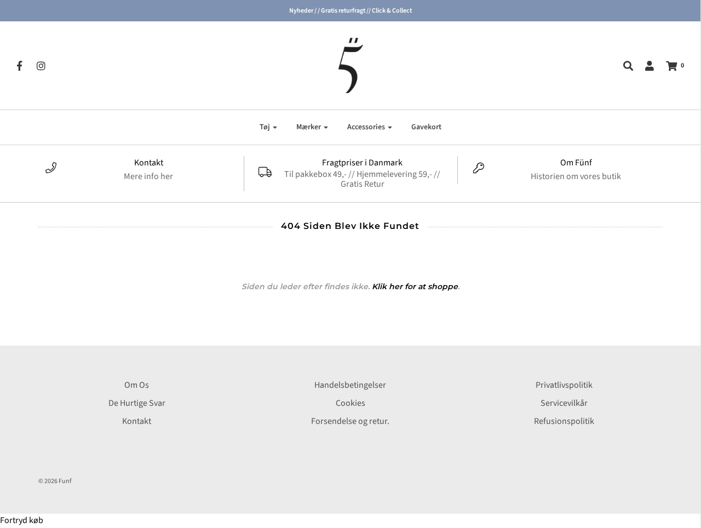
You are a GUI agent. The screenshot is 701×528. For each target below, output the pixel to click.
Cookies (350, 403)
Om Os (136, 385)
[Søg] (622, 66)
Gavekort (426, 127)
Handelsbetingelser (350, 385)
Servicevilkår (564, 403)
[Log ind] (644, 66)
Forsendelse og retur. (350, 421)
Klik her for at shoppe (415, 286)
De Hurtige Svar (136, 403)
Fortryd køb (21, 520)
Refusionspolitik (564, 421)
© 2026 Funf (55, 481)
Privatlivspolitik (564, 385)
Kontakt (136, 421)
